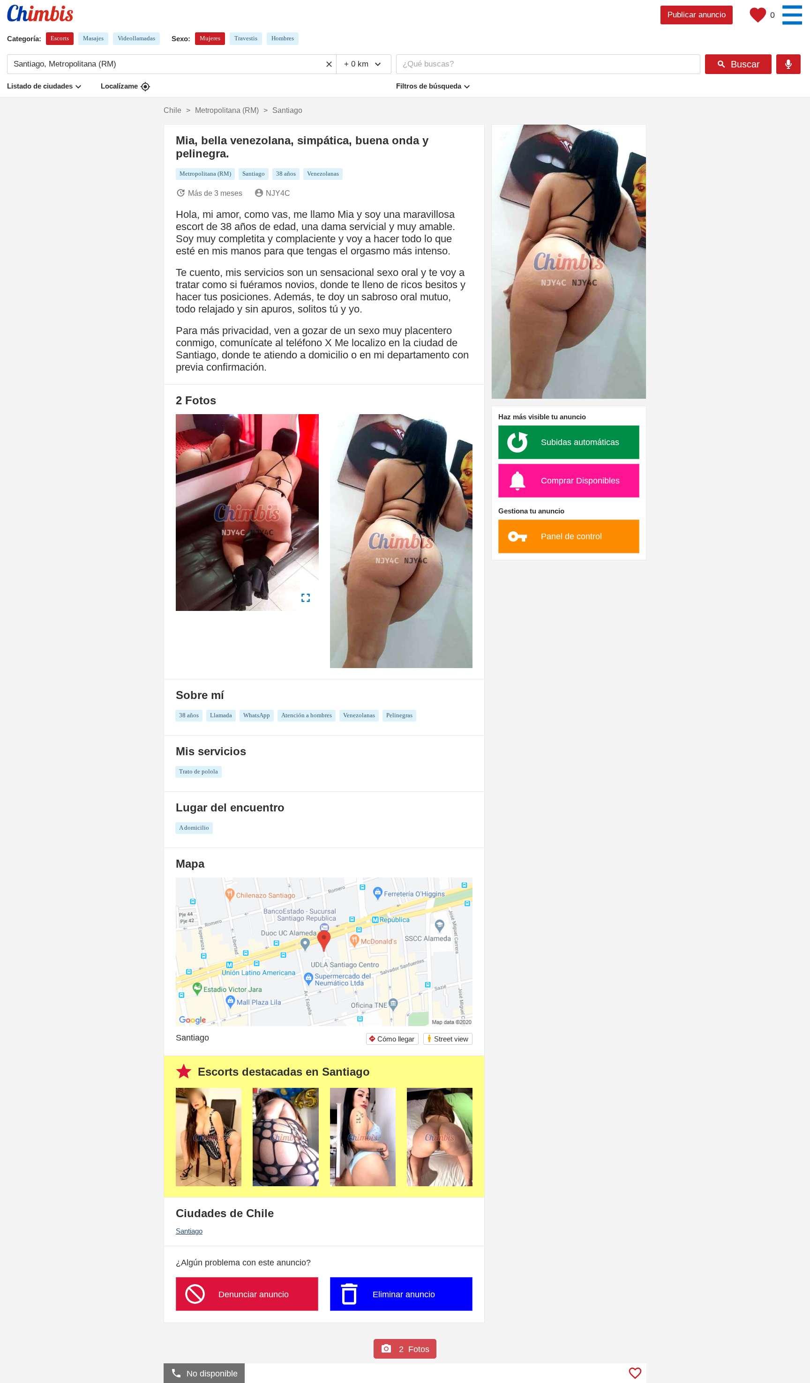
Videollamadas (136, 38)
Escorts (60, 38)
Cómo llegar (391, 1039)
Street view (447, 1038)
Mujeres (210, 38)
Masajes (93, 38)
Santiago (189, 1231)
